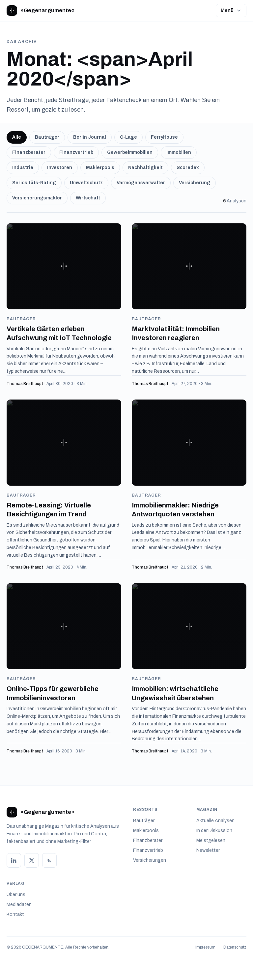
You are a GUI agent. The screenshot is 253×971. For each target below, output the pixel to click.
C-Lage (128, 137)
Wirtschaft (88, 197)
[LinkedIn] (14, 860)
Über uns (16, 894)
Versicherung (194, 182)
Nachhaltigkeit (145, 167)
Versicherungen (149, 860)
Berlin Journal (89, 137)
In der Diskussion (214, 830)
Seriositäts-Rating (34, 182)
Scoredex (188, 167)
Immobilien (178, 152)
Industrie (22, 167)
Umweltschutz (86, 182)
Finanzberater (28, 152)
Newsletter (208, 850)
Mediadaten (19, 904)
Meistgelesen (210, 840)
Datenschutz (234, 947)
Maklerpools (100, 167)
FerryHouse (164, 137)
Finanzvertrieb (76, 152)
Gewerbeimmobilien (130, 152)
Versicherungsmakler (37, 197)
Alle (16, 137)
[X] (31, 860)
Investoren (59, 167)
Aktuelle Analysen (215, 820)
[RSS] (49, 860)
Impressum (205, 947)
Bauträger (47, 137)
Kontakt (15, 914)
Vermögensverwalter (141, 182)
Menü (227, 10)
